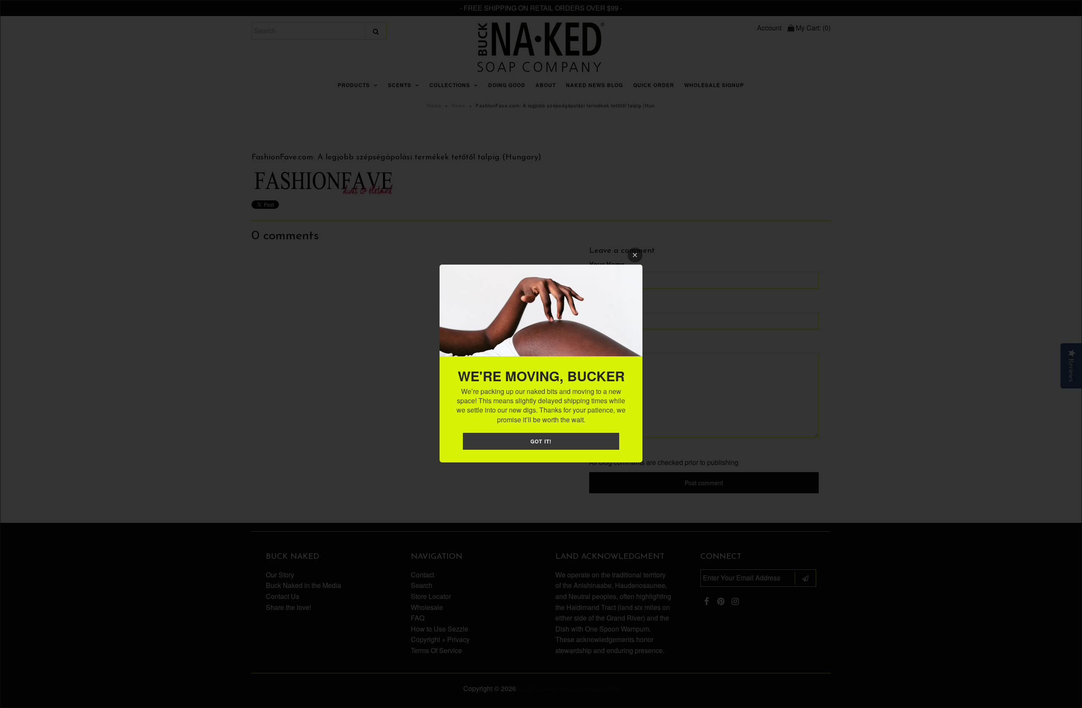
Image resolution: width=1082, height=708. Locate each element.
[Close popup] (635, 255)
